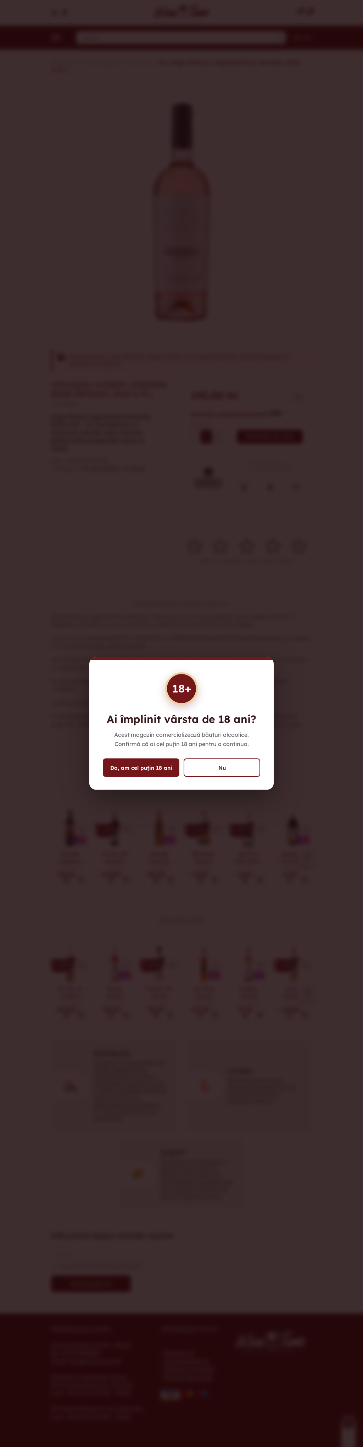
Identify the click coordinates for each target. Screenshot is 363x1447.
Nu (222, 767)
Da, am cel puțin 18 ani (141, 767)
